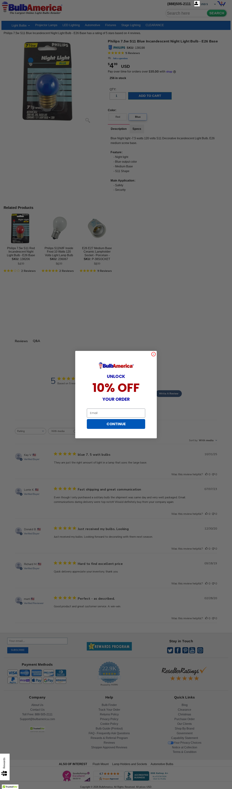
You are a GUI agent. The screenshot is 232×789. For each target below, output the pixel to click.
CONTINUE (116, 424)
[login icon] (197, 3)
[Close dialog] (153, 354)
